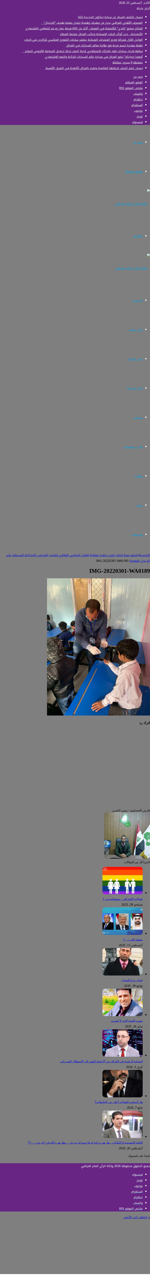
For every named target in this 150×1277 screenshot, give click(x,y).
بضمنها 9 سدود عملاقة (127, 62)
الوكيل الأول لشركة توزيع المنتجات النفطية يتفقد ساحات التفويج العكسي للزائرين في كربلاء (83, 40)
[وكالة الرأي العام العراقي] (132, 204)
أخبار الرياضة (135, 388)
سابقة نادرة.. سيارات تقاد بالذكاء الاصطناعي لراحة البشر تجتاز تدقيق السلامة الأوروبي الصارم (82, 51)
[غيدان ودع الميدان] (122, 974)
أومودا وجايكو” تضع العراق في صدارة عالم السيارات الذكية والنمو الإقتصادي (93, 57)
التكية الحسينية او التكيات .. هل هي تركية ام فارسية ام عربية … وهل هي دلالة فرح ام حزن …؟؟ (85, 1142)
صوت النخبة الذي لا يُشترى (127, 1020)
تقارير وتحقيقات (133, 446)
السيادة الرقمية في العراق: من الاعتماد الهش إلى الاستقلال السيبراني (101, 1061)
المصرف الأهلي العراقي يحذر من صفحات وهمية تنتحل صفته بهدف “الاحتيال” (92, 23)
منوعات (138, 417)
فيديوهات (137, 534)
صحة (140, 505)
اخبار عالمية (135, 359)
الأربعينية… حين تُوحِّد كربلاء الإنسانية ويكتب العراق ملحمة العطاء (101, 34)
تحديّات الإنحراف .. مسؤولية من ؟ (123, 898)
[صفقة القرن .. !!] (122, 934)
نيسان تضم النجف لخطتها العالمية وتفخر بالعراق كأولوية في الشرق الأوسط (94, 68)
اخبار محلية (136, 329)
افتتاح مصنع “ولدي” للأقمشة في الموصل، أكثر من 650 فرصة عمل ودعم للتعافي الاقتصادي (84, 28)
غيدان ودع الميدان (132, 980)
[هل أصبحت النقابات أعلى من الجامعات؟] (122, 1096)
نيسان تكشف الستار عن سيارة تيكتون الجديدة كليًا (110, 17)
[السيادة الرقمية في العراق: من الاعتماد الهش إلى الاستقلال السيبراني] (122, 1056)
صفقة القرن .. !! (133, 939)
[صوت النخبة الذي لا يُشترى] (122, 1015)
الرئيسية (138, 300)
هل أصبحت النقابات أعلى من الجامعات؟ (119, 1102)
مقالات (138, 476)
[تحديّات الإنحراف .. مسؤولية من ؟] (122, 893)
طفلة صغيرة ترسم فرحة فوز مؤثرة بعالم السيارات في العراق (104, 45)
